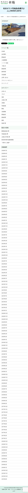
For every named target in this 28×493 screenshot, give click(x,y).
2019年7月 (4, 354)
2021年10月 (4, 287)
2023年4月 (4, 237)
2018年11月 (4, 377)
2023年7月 (4, 234)
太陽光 (3, 102)
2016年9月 (4, 450)
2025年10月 (5, 168)
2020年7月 (4, 328)
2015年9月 (4, 479)
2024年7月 (4, 205)
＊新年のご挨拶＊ (6, 142)
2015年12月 (4, 470)
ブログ (3, 94)
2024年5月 (4, 211)
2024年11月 (4, 197)
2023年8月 (4, 232)
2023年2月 (4, 243)
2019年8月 (4, 351)
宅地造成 (4, 105)
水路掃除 (4, 111)
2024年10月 (5, 200)
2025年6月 (4, 176)
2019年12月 (4, 342)
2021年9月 (4, 290)
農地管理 (4, 68)
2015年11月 (4, 473)
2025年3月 (4, 185)
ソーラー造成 (5, 63)
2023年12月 (5, 223)
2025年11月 (4, 165)
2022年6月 (4, 264)
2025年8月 (4, 173)
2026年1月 (4, 159)
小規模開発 (4, 60)
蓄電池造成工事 (5, 131)
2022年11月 (4, 252)
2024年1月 (4, 220)
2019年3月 (4, 365)
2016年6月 (4, 455)
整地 (3, 108)
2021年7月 (4, 296)
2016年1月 (4, 467)
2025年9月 (4, 170)
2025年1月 (4, 191)
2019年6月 (4, 357)
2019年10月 (5, 348)
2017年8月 (4, 418)
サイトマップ (5, 83)
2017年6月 (4, 423)
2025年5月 (4, 179)
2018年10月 (5, 380)
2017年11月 (4, 409)
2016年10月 (5, 447)
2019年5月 (4, 359)
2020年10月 (5, 319)
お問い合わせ (5, 77)
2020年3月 (4, 333)
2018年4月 (4, 397)
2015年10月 (5, 476)
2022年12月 (4, 249)
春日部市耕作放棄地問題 (8, 139)
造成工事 (4, 123)
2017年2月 (4, 435)
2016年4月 (4, 461)
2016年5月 (4, 458)
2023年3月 (4, 240)
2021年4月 (4, 304)
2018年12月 (4, 374)
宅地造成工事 (5, 134)
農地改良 (4, 57)
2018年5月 (4, 394)
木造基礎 (4, 74)
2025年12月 (5, 162)
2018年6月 (4, 392)
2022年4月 (4, 269)
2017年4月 (4, 429)
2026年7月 (4, 150)
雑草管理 (4, 71)
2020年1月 (4, 339)
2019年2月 (4, 368)
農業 (3, 120)
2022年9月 (4, 258)
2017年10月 (4, 412)
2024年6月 (4, 208)
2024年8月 (4, 202)
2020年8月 (4, 325)
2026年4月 (4, 153)
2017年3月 (4, 432)
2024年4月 (4, 214)
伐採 (3, 97)
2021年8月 (4, 293)
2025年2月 (4, 188)
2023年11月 (4, 226)
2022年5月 (4, 266)
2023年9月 (4, 229)
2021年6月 (4, 298)
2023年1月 (4, 246)
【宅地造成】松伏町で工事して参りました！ (13, 39)
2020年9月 (4, 322)
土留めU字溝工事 (6, 137)
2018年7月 (4, 389)
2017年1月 (4, 438)
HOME (2, 16)
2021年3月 (4, 307)
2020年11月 (4, 316)
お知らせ (4, 91)
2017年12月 (4, 406)
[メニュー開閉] (26, 2)
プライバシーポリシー (7, 80)
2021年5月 (4, 301)
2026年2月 (4, 156)
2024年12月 (5, 194)
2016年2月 (4, 464)
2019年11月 (4, 345)
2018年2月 (4, 403)
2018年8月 (4, 386)
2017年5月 (4, 426)
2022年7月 (4, 261)
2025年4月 (4, 182)
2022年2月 (4, 275)
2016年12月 (4, 441)
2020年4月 (4, 330)
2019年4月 (4, 362)
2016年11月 (4, 444)
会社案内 (4, 54)
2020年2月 (4, 336)
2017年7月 (4, 421)
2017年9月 (4, 415)
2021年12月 (4, 281)
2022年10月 (5, 255)
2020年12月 (5, 313)
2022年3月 (4, 272)
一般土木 (4, 65)
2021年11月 (4, 284)
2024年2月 (4, 217)
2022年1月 (4, 278)
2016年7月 (4, 453)
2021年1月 (4, 310)
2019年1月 (4, 371)
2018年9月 (4, 383)
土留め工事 (4, 100)
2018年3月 (4, 400)
